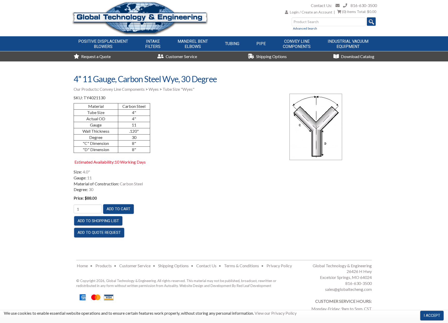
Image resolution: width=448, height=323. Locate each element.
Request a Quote (95, 56)
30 (91, 189)
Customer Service (181, 56)
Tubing (232, 43)
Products (103, 265)
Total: (359, 11)
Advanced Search (305, 28)
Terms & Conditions (241, 265)
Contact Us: (321, 5)
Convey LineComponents (297, 44)
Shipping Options (271, 56)
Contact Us (206, 265)
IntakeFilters (152, 44)
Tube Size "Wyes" (178, 89)
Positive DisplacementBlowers (103, 44)
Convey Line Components (122, 89)
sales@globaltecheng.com (348, 289)
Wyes (154, 89)
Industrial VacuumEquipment (348, 44)
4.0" (86, 171)
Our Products (86, 89)
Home (82, 265)
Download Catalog (357, 56)
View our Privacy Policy (276, 313)
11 (89, 177)
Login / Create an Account (311, 12)
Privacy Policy (279, 265)
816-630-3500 (364, 5)
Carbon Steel (131, 183)
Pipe (261, 43)
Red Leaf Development (254, 286)
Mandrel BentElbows (193, 44)
